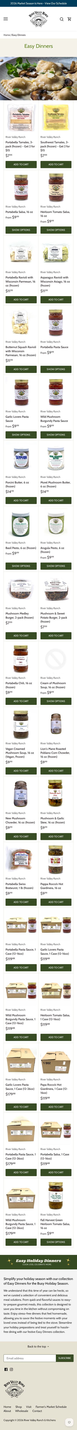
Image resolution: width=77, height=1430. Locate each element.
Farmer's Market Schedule (51, 1407)
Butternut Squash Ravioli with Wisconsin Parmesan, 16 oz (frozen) (21, 348)
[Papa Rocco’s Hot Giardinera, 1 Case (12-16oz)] (56, 1060)
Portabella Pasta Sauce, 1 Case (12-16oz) (21, 949)
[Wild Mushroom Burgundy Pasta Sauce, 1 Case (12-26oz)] (21, 1195)
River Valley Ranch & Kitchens (40, 1420)
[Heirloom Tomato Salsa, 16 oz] (56, 187)
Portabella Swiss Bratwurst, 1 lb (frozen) (19, 883)
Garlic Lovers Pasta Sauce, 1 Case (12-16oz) (54, 949)
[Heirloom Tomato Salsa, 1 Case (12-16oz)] (56, 990)
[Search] (62, 19)
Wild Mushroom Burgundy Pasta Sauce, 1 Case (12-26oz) (20, 1221)
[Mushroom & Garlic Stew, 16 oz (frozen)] (56, 793)
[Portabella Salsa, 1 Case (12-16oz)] (56, 1130)
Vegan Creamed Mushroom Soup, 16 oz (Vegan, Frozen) (20, 750)
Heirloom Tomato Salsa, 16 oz (55, 211)
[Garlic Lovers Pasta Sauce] (21, 392)
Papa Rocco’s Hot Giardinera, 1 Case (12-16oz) (54, 1086)
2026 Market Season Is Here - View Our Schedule (38, 3)
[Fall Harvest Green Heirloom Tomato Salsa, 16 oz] (56, 1195)
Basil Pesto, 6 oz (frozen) (21, 545)
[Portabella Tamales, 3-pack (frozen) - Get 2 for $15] (21, 117)
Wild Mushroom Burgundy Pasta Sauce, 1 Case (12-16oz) (20, 1016)
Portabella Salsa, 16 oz (19, 209)
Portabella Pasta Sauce (54, 344)
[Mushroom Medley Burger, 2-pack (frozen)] (21, 589)
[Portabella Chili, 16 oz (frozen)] (21, 658)
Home (7, 1407)
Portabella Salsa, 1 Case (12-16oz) (54, 1153)
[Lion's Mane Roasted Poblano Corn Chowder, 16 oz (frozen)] (56, 724)
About (7, 1411)
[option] (38, 1262)
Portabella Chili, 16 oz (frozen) (19, 682)
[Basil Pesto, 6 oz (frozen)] (21, 523)
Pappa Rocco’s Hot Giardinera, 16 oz (51, 883)
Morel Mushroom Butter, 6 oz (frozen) (55, 481)
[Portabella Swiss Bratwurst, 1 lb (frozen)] (21, 859)
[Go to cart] (69, 19)
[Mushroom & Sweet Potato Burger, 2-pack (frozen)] (56, 589)
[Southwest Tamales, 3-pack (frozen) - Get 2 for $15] (56, 117)
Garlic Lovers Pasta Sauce (17, 416)
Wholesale (21, 1411)
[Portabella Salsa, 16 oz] (21, 187)
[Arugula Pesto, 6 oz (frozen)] (56, 523)
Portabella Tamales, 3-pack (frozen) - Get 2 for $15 (20, 143)
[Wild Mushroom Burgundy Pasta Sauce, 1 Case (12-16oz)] (21, 990)
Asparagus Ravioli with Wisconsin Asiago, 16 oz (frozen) (55, 279)
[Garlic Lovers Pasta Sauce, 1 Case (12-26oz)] (21, 1060)
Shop (18, 1407)
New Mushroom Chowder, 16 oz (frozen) (20, 817)
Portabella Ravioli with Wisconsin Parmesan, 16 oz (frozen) (20, 279)
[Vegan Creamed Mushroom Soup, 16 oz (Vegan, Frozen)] (21, 724)
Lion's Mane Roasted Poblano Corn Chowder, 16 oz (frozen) (55, 750)
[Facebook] (6, 1369)
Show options (21, 229)
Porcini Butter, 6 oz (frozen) (17, 481)
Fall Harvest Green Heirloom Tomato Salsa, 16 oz (55, 1221)
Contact (37, 1411)
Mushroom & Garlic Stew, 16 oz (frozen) (52, 817)
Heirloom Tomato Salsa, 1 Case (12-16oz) (55, 1014)
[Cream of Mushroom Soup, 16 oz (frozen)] (56, 658)
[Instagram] (11, 1369)
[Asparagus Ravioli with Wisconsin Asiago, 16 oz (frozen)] (56, 253)
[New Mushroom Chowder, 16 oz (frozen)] (21, 793)
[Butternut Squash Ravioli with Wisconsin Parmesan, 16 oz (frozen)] (21, 322)
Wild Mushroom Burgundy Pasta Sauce (54, 416)
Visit (28, 1407)
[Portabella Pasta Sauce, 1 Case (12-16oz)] (21, 925)
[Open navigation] (6, 18)
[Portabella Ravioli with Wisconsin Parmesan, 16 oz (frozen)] (21, 253)
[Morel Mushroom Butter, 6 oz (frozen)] (56, 457)
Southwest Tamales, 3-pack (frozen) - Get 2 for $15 (55, 143)
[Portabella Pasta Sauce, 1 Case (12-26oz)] (21, 1130)
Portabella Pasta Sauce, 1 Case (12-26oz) (21, 1153)
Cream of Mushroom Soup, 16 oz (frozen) (53, 682)
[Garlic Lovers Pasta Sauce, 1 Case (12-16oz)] (56, 925)
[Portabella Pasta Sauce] (56, 322)
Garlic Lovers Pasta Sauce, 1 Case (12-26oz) (20, 1084)
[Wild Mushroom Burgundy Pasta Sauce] (56, 392)
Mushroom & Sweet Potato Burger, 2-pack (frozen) (53, 615)
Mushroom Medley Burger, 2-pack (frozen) (20, 613)
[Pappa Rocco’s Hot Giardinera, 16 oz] (56, 859)
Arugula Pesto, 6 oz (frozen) (52, 547)
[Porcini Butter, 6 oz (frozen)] (21, 457)
